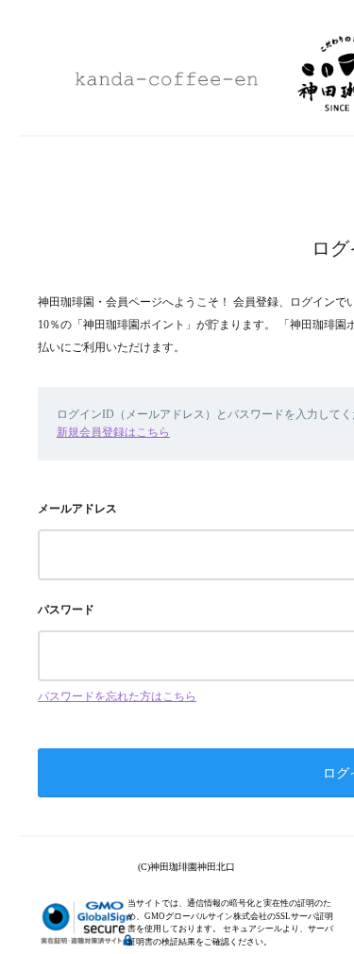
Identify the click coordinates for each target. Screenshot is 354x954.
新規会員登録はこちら (113, 432)
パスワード (66, 609)
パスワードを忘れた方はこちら (117, 696)
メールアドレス (77, 508)
